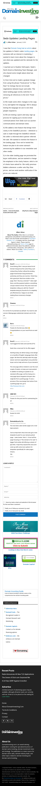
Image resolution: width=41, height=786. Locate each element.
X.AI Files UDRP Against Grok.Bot (14, 681)
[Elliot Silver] (4, 42)
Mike (11, 409)
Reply (12, 297)
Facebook (31, 249)
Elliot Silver (12, 42)
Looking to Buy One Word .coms (20, 550)
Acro (12, 323)
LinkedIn (20, 251)
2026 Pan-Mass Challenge (20, 533)
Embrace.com (11, 636)
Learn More (6, 696)
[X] (12, 721)
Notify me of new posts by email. (14, 511)
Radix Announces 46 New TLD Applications (18, 674)
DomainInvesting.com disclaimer (13, 778)
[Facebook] (3, 721)
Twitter (25, 249)
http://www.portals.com (17, 386)
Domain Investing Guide (14, 591)
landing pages (29, 51)
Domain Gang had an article (21, 48)
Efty (9, 568)
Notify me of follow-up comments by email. (17, 508)
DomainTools (10, 612)
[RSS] (7, 721)
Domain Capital (11, 626)
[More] (29, 199)
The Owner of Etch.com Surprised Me (16, 677)
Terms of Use (24, 244)
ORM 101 (13, 394)
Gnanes (13, 303)
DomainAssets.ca (16, 421)
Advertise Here (11, 608)
